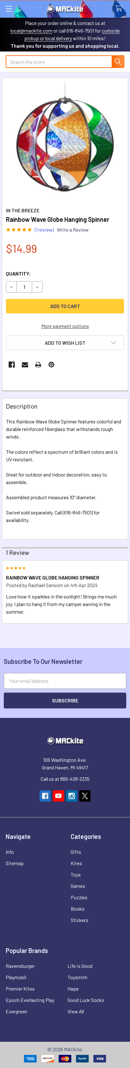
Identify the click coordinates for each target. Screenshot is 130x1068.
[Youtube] (58, 796)
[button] (65, 343)
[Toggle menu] (8, 8)
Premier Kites (20, 989)
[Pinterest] (51, 364)
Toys (76, 874)
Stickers (79, 920)
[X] (85, 796)
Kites (76, 863)
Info (10, 852)
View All (76, 1011)
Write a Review (73, 230)
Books (78, 909)
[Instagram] (71, 796)
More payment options (65, 326)
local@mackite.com (31, 30)
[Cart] (120, 9)
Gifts (76, 852)
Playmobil (16, 977)
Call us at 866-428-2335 (65, 779)
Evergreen (16, 1011)
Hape (73, 989)
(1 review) (44, 230)
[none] (65, 141)
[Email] (25, 364)
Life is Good (80, 966)
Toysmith (77, 977)
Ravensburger (20, 966)
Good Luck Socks (86, 1000)
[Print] (38, 364)
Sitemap (15, 863)
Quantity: (18, 273)
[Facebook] (11, 364)
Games (78, 886)
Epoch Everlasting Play (30, 1000)
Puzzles (79, 897)
